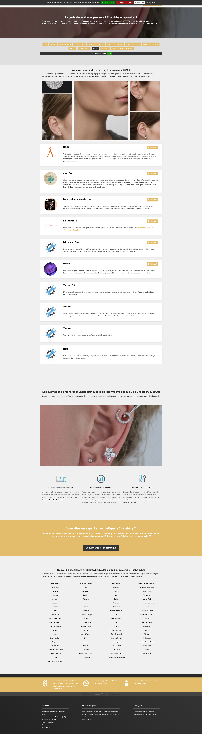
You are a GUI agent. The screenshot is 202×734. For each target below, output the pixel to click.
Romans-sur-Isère (116, 630)
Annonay (55, 599)
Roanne (116, 626)
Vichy (147, 630)
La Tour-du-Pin (86, 622)
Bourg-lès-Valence (55, 622)
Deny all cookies (125, 2)
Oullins (116, 599)
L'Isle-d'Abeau (85, 634)
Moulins (116, 591)
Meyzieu (86, 650)
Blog (43, 725)
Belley (55, 611)
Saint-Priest (147, 591)
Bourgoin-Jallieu (55, 626)
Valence (147, 618)
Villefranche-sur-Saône (147, 642)
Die (86, 587)
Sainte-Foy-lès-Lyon (116, 638)
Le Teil (86, 630)
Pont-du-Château (116, 611)
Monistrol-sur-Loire (85, 653)
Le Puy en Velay (86, 626)
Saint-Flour (116, 650)
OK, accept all (108, 2)
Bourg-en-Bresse (55, 618)
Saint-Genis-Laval (116, 653)
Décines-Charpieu (86, 583)
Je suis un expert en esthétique (101, 548)
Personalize (139, 2)
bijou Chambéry (87, 719)
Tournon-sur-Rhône (146, 614)
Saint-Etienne (116, 646)
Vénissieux (146, 626)
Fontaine (86, 599)
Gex (85, 603)
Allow (109, 53)
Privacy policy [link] (150, 2)
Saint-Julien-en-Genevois (146, 583)
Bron (55, 634)
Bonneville (55, 614)
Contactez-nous (46, 727)
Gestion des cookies (48, 722)
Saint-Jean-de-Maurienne (116, 657)
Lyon (85, 638)
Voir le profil (153, 147)
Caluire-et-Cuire (55, 638)
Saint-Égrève (116, 642)
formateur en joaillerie (150, 44)
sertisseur (104, 48)
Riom (116, 622)
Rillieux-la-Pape (116, 618)
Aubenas (55, 603)
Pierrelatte (116, 607)
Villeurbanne (147, 646)
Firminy (85, 595)
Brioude (55, 630)
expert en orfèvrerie (133, 44)
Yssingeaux (147, 653)
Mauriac (85, 642)
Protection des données (49, 719)
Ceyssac (55, 642)
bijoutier (53, 44)
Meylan (85, 646)
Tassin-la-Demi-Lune (147, 603)
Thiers (147, 607)
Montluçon (116, 587)
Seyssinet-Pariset (147, 599)
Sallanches (147, 595)
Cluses (55, 657)
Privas (116, 614)
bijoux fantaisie (79, 44)
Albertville (55, 587)
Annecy (55, 591)
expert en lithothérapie (115, 44)
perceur (95, 48)
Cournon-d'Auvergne (55, 661)
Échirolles (85, 591)
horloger (72, 48)
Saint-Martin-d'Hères (147, 587)
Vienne (146, 634)
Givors (86, 607)
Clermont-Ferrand (55, 653)
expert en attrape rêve (96, 44)
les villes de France (56, 500)
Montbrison (86, 657)
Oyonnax (116, 603)
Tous (45, 44)
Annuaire (44, 711)
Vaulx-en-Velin (147, 622)
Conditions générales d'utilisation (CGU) (54, 717)
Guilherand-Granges (85, 614)
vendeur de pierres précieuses (122, 48)
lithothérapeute (84, 48)
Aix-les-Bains (55, 583)
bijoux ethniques (65, 44)
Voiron (147, 650)
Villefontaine (147, 638)
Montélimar (116, 583)
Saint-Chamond (116, 634)
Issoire (86, 618)
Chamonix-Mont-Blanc (55, 650)
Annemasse (55, 595)
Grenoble (86, 611)
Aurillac (55, 607)
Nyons (116, 595)
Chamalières (55, 646)
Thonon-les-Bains (147, 611)
